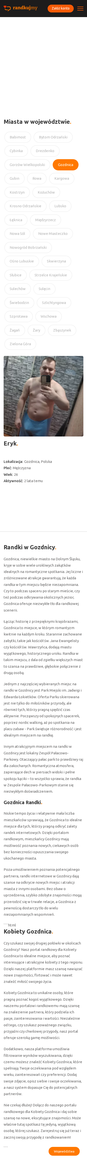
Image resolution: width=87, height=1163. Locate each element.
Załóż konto (61, 8)
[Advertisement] (43, 63)
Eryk (10, 443)
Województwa (64, 1151)
